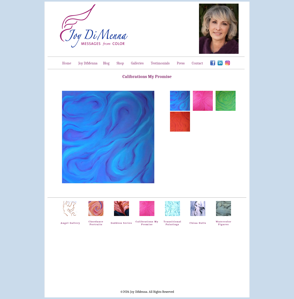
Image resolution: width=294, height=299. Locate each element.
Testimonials (160, 63)
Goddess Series (121, 223)
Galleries (137, 63)
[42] (180, 130)
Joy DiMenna (87, 63)
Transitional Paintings (172, 223)
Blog (106, 63)
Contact (197, 63)
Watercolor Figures (223, 223)
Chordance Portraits (96, 223)
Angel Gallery (70, 223)
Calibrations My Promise (147, 223)
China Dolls (198, 223)
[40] (203, 110)
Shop (120, 63)
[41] (226, 110)
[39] (180, 110)
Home (66, 63)
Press (181, 63)
